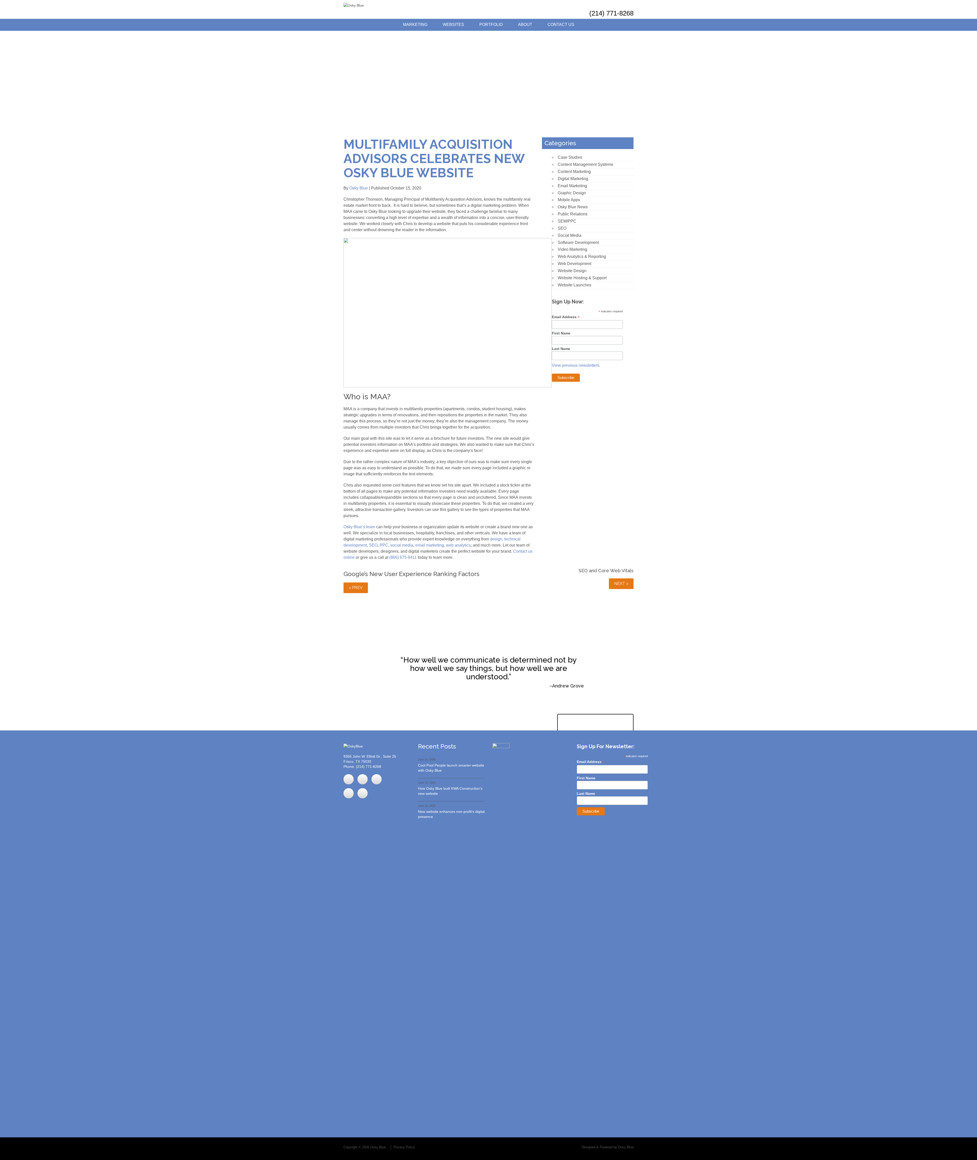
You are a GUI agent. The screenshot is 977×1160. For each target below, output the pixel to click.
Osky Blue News (573, 207)
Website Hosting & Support (582, 278)
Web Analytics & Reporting (582, 256)
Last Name (561, 349)
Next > (621, 583)
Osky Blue (358, 188)
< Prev (356, 587)
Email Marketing (572, 186)
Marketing (415, 24)
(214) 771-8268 (611, 13)
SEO (373, 545)
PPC (384, 545)
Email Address (566, 317)
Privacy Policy (404, 1147)
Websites (453, 24)
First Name (561, 333)
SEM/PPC (567, 221)
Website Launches (574, 285)
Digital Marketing (573, 179)
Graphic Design (572, 193)
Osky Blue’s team (359, 527)
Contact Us (561, 24)
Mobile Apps (569, 200)
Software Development (578, 242)
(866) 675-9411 (403, 557)
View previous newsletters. (576, 365)
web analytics (458, 545)
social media (401, 545)
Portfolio (491, 24)
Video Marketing (572, 249)
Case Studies (570, 157)
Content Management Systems (585, 164)
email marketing (429, 545)
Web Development (574, 263)
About (525, 24)
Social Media (569, 235)
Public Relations (572, 214)
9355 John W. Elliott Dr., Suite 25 (369, 756)
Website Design (572, 271)
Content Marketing (574, 171)
